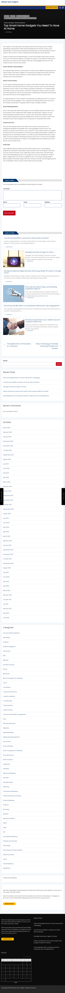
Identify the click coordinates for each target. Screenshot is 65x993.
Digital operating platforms (11, 737)
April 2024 (6, 477)
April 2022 (6, 586)
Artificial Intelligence (9, 646)
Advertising (6, 637)
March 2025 (6, 428)
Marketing (6, 787)
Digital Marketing (8, 732)
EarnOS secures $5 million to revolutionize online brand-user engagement (31, 306)
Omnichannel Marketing (10, 791)
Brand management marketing (13, 678)
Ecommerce (7, 741)
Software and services (10, 841)
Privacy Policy (9, 904)
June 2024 (6, 468)
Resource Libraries (8, 818)
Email (25, 202)
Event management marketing (12, 750)
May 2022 (6, 581)
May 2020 (6, 613)
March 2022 (6, 590)
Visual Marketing (8, 864)
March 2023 (6, 536)
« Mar (15, 982)
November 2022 (8, 554)
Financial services (8, 755)
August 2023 (7, 513)
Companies (6, 687)
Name (5, 202)
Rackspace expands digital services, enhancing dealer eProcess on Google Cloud (32, 272)
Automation (6, 651)
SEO (4, 832)
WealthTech (6, 868)
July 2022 (6, 572)
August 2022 (7, 568)
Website (47, 202)
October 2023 (7, 504)
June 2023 (6, 523)
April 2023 (6, 532)
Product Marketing (8, 800)
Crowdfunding (7, 701)
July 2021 (5, 604)
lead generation (8, 782)
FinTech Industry (8, 759)
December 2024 (8, 441)
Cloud (5, 683)
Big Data (5, 660)
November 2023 (8, 500)
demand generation (9, 723)
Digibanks (6, 728)
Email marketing (8, 746)
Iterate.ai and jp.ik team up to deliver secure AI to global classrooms (42, 321)
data (4, 719)
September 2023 (8, 509)
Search (5, 361)
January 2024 (7, 491)
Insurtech (6, 778)
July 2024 (6, 464)
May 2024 (6, 473)
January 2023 (7, 545)
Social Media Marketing (10, 836)
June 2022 (6, 577)
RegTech (5, 814)
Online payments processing (12, 796)
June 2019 (6, 618)
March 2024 (6, 482)
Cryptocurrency (8, 705)
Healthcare (6, 764)
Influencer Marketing (9, 773)
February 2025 (7, 432)
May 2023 (6, 527)
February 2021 (7, 608)
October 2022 (7, 559)
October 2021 (7, 599)
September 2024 (8, 455)
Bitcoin (5, 669)
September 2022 (8, 563)
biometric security (8, 665)
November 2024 (8, 446)
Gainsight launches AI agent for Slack (39, 252)
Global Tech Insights (9, 2)
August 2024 (7, 459)
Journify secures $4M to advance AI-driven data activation (26, 238)
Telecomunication (8, 854)
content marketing (9, 696)
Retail (5, 823)
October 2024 (7, 450)
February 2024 (7, 486)
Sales (4, 827)
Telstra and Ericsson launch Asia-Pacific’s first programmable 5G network (25, 391)
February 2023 (7, 541)
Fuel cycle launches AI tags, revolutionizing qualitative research (41, 288)
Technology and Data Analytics (12, 850)
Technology (6, 845)
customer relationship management (14, 714)
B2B (4, 655)
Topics (5, 859)
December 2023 (8, 495)
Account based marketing (11, 633)
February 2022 (7, 595)
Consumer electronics (10, 692)
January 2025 (7, 437)
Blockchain (6, 674)
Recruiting (6, 809)
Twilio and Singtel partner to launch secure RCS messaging (21, 378)
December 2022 (8, 550)
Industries (6, 768)
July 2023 (6, 518)
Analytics (6, 642)
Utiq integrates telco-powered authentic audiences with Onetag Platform (26, 396)
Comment (6, 189)
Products (6, 805)
